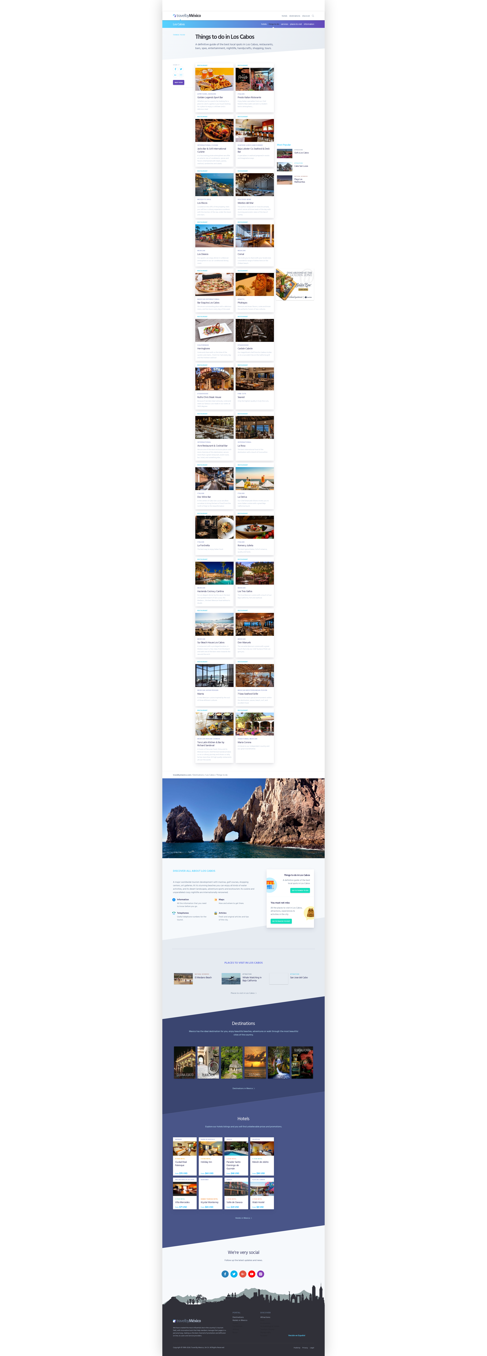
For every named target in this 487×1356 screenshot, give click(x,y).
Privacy (305, 1347)
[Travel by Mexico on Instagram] (260, 1274)
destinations (294, 15)
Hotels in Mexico (240, 1320)
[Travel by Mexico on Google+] (242, 1274)
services (284, 24)
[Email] (181, 75)
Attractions (265, 1317)
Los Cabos (179, 24)
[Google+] (175, 75)
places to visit (296, 24)
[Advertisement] (295, 227)
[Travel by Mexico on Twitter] (234, 1274)
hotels (284, 15)
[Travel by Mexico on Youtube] (251, 1274)
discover (306, 15)
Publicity (297, 1347)
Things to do (179, 34)
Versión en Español (296, 1335)
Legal (312, 1347)
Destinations (198, 774)
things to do (274, 24)
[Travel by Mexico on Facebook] (225, 1274)
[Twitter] (181, 69)
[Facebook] (175, 69)
